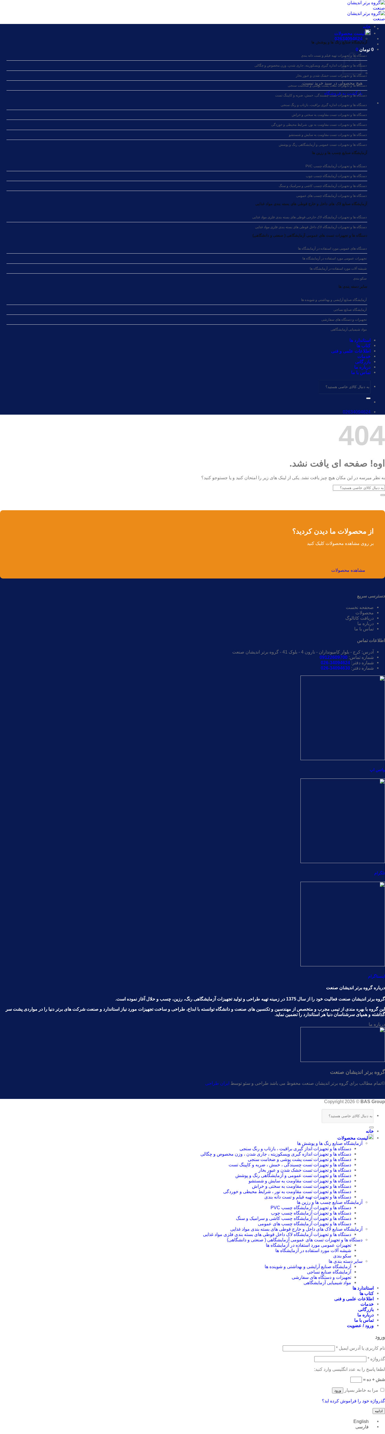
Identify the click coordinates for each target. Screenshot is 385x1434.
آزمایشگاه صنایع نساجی (350, 310)
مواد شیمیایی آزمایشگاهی (349, 329)
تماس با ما (361, 372)
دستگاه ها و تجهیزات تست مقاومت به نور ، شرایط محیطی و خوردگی (287, 1191)
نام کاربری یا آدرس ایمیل (360, 1348)
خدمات (364, 356)
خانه (367, 26)
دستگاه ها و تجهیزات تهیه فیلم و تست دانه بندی (334, 56)
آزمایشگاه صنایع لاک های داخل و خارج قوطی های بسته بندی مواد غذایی (311, 204)
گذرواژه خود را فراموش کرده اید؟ (353, 1400)
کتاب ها (364, 345)
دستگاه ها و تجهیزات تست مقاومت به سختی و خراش (329, 115)
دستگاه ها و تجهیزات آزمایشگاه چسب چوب (336, 176)
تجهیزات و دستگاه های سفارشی (344, 320)
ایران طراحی (217, 1083)
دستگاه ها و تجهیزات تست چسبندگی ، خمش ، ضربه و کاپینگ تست (290, 1164)
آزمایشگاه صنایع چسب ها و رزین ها (339, 153)
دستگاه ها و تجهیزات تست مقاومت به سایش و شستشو (328, 135)
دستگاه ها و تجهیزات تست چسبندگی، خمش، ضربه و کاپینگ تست (321, 95)
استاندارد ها (360, 340)
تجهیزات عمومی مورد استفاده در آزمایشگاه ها (334, 258)
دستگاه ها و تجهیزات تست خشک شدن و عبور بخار (331, 76)
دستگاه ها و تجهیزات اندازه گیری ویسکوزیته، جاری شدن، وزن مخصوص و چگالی (311, 65)
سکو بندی (360, 278)
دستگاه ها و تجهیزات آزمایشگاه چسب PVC (336, 166)
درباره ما (362, 367)
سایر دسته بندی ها (345, 1261)
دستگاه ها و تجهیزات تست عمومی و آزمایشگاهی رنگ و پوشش (323, 145)
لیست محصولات (349, 33)
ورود (337, 1390)
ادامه (379, 1411)
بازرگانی (363, 361)
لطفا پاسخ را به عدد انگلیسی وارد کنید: (349, 1369)
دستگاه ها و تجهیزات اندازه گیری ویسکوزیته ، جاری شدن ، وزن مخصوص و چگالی (275, 1153)
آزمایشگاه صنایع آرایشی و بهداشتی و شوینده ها (334, 300)
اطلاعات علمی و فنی (351, 350)
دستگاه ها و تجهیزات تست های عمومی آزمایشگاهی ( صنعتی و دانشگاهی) (310, 235)
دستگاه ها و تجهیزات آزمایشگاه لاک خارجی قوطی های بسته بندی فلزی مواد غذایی (309, 217)
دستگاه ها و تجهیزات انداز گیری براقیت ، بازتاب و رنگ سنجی (295, 1148)
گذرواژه (376, 1358)
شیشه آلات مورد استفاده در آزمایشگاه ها (338, 268)
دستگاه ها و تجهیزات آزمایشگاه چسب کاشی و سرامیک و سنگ (323, 186)
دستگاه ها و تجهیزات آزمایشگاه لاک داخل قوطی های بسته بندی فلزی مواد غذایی (311, 227)
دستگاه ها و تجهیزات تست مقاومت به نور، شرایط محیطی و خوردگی (319, 125)
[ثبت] (368, 398)
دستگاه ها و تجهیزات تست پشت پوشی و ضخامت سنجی (327, 85)
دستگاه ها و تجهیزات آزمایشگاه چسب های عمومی (331, 196)
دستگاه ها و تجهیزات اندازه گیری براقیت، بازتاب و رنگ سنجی (324, 105)
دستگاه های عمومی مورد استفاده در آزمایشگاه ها (332, 248)
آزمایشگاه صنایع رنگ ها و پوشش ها (339, 42)
